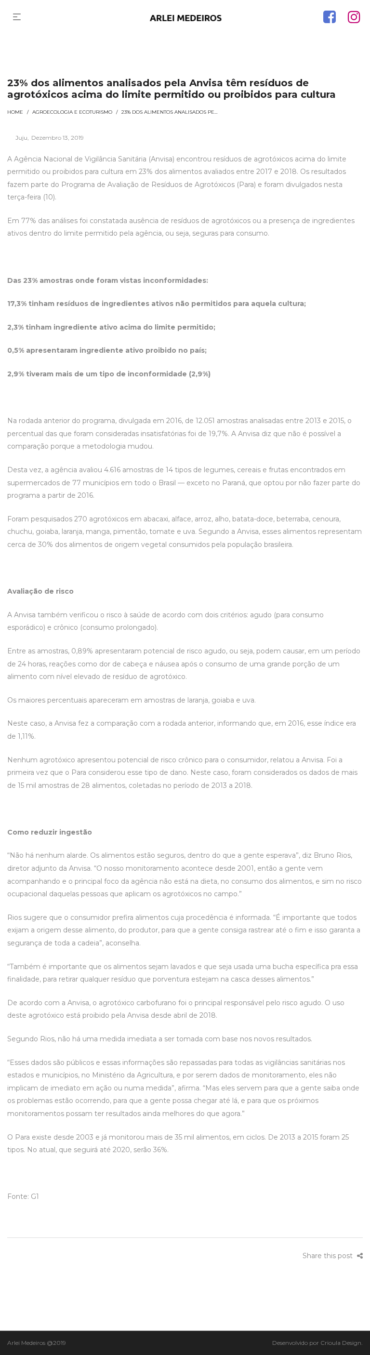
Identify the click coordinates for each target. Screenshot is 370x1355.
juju (17, 137)
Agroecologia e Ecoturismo (72, 112)
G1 (35, 1196)
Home (15, 112)
